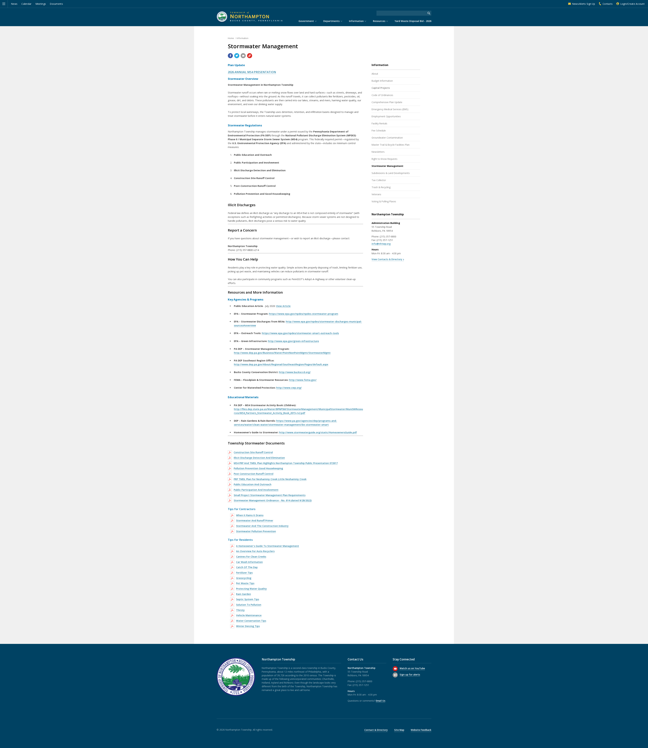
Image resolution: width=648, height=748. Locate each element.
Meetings (41, 3)
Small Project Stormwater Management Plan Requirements (269, 495)
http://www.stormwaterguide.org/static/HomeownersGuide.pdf (318, 432)
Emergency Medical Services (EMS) (390, 109)
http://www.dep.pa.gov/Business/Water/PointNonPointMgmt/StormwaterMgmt (282, 352)
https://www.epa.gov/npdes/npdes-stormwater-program (303, 313)
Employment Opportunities (386, 116)
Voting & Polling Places (384, 201)
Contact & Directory (376, 729)
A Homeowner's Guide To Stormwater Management (267, 546)
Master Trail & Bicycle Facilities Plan (391, 144)
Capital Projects (381, 87)
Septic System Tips (247, 599)
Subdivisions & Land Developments (391, 173)
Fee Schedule (379, 130)
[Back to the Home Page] (249, 16)
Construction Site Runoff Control (253, 452)
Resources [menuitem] (379, 21)
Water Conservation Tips (251, 620)
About (375, 73)
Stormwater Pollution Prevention (256, 531)
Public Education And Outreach (252, 484)
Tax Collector (379, 180)
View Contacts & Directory (387, 259)
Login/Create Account (632, 3)
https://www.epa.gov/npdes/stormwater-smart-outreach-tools (300, 333)
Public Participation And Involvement (256, 489)
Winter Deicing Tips (248, 626)
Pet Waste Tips (245, 583)
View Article (283, 306)
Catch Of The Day (247, 567)
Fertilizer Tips (244, 572)
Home (231, 38)
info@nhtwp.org (381, 243)
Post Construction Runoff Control (253, 473)
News (14, 3)
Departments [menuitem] (331, 21)
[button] (3, 4)
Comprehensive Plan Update (387, 102)
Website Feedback (421, 729)
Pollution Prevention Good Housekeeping (258, 468)
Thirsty (240, 610)
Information (242, 38)
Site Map (399, 729)
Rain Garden (243, 594)
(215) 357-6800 (388, 236)
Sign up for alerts (410, 674)
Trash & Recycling (381, 187)
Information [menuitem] (356, 21)
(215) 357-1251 (384, 240)
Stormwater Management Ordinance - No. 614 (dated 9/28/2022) (273, 500)
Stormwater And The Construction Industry (262, 525)
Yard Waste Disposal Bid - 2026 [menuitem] (413, 21)
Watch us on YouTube (412, 668)
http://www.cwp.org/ (289, 387)
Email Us (380, 700)
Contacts (608, 3)
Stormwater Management (387, 166)
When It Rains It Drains (249, 515)
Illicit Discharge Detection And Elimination (259, 457)
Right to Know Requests (384, 158)
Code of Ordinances (382, 95)
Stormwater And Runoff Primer (254, 520)
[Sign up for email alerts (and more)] (395, 674)
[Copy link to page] (249, 55)
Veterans (376, 194)
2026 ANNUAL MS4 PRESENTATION (252, 72)
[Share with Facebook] (230, 55)
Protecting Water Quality (251, 588)
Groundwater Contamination (387, 137)
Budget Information (382, 80)
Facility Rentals (379, 123)
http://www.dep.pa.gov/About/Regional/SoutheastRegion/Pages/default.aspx (281, 364)
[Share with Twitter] (236, 55)
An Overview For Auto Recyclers (255, 551)
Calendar (26, 3)
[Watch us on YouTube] (395, 668)
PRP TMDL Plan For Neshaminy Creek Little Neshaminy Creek (270, 479)
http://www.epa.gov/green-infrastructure (293, 341)
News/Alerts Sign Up (583, 3)
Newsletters (378, 151)
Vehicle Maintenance (249, 615)
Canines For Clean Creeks (251, 556)
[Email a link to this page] (243, 55)
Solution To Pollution (248, 604)
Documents (56, 3)
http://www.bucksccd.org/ (295, 372)
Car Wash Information (249, 562)
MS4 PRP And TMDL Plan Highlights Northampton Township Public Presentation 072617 (286, 463)
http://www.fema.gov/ (303, 380)
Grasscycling (243, 578)
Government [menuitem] (306, 21)
